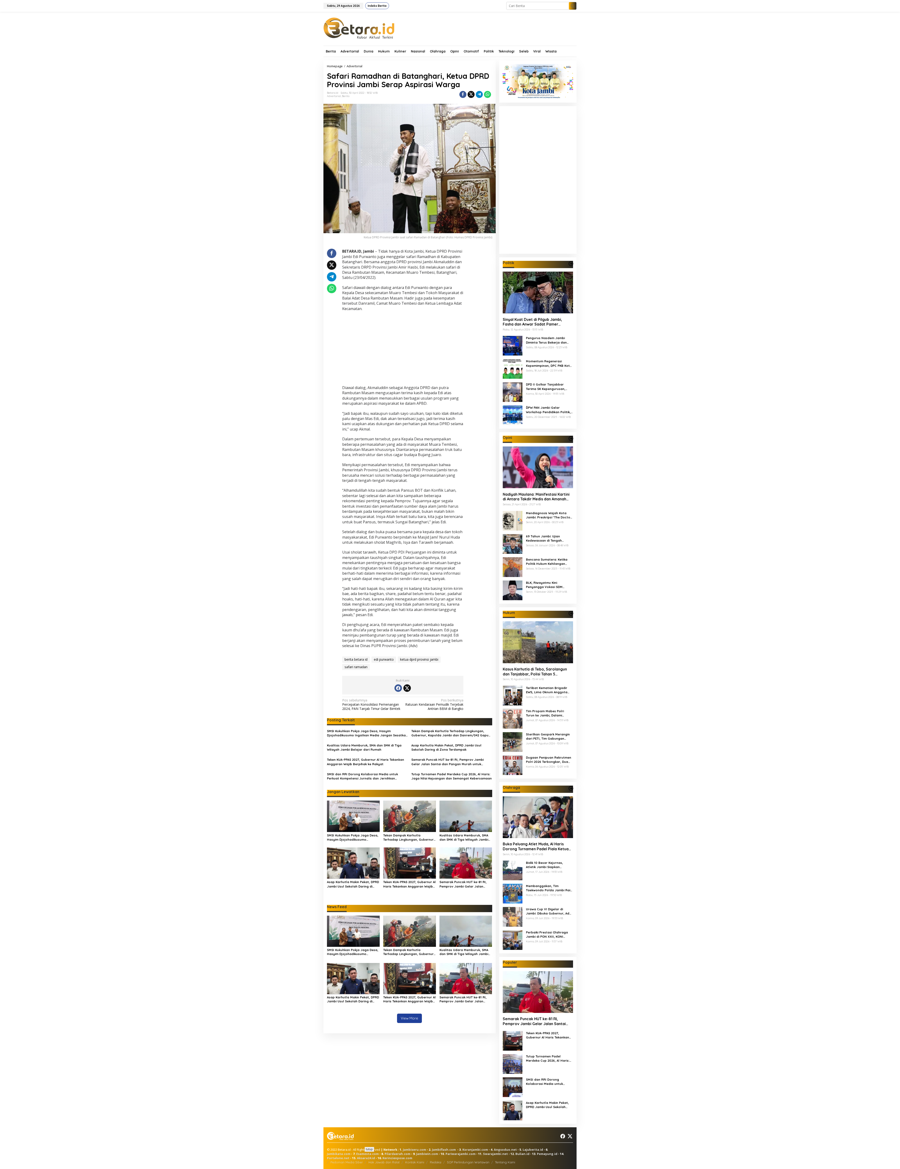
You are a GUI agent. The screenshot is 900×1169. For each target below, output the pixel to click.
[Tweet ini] (471, 94)
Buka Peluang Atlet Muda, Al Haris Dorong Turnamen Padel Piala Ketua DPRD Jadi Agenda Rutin (536, 846)
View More (409, 1018)
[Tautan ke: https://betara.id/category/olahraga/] (571, 788)
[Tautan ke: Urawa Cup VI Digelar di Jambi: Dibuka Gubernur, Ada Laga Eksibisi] (512, 916)
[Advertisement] (402, 349)
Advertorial (334, 96)
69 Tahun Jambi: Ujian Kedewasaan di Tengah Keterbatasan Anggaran (545, 538)
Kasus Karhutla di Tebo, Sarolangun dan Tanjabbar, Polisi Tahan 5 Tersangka (535, 672)
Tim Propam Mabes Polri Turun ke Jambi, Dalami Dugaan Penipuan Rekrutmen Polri (548, 713)
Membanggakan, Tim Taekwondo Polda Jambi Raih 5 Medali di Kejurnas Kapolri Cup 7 (549, 888)
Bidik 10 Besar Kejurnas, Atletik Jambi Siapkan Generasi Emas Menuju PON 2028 (547, 865)
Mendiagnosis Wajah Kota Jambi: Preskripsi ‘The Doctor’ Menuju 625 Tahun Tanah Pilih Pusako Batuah (549, 515)
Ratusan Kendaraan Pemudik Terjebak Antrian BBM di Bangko (434, 704)
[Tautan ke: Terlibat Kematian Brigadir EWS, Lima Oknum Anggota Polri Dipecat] (512, 695)
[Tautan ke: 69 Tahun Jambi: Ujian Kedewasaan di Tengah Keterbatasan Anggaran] (512, 543)
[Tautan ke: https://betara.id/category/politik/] (571, 263)
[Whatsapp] (487, 94)
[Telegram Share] (479, 94)
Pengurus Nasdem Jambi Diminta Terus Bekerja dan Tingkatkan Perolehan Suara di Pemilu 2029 (548, 340)
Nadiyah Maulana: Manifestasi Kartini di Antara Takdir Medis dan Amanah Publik (536, 497)
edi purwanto (384, 659)
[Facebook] (398, 688)
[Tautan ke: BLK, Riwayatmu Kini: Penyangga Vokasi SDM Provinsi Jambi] (512, 590)
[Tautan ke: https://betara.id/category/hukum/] (571, 613)
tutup (369, 1149)
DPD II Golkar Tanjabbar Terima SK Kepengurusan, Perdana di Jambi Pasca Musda (545, 386)
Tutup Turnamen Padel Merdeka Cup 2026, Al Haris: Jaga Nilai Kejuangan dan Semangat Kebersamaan (451, 776)
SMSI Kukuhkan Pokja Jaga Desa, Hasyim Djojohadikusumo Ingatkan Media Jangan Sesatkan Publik (367, 733)
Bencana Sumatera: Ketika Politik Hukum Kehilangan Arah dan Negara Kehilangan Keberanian (548, 561)
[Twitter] (407, 688)
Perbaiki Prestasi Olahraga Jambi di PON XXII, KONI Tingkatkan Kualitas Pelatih (547, 934)
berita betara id (356, 659)
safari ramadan (356, 667)
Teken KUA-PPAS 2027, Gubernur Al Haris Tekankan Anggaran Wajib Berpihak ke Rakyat (365, 762)
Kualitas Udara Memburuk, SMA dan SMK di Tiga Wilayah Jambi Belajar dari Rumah (364, 747)
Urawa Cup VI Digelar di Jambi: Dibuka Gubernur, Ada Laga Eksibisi (548, 911)
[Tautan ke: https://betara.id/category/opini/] (571, 438)
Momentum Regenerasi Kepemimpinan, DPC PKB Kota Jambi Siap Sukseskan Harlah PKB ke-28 (549, 363)
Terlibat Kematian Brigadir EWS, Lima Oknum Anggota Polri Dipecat (546, 690)
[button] (573, 6)
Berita (345, 96)
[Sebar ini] (462, 94)
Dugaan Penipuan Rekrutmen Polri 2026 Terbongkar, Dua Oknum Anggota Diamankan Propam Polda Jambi (548, 760)
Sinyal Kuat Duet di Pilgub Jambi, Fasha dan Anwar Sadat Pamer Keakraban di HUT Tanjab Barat (532, 322)
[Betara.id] (358, 28)
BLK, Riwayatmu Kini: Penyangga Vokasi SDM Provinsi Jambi (544, 585)
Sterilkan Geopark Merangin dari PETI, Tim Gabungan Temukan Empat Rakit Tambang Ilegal (548, 736)
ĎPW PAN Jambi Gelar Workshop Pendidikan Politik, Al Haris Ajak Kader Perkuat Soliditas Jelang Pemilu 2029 (548, 410)
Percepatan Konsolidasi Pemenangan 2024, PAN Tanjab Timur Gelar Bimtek (371, 704)
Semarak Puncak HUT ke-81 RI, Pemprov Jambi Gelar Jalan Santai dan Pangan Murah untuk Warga (447, 762)
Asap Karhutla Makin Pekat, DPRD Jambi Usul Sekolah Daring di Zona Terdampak (446, 747)
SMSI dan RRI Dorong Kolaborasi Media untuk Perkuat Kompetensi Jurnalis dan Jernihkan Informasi (362, 776)
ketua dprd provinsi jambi (419, 659)
